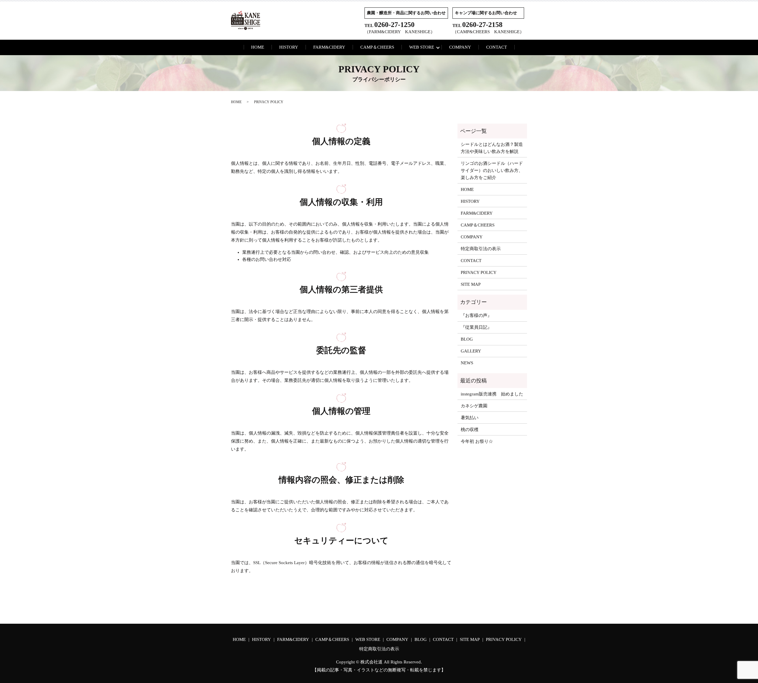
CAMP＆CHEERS (377, 47)
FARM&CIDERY (329, 47)
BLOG (467, 339)
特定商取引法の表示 (481, 248)
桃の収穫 (469, 429)
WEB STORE (421, 47)
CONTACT (496, 47)
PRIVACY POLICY (479, 272)
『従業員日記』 (476, 327)
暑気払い (469, 417)
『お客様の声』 (476, 315)
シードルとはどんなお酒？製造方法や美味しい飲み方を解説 (492, 148)
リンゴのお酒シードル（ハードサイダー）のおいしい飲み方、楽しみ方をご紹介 (492, 170)
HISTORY (288, 47)
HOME (257, 47)
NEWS (467, 362)
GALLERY (471, 351)
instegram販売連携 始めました (492, 394)
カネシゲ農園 (474, 405)
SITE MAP (471, 284)
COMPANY (460, 47)
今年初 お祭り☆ (477, 441)
